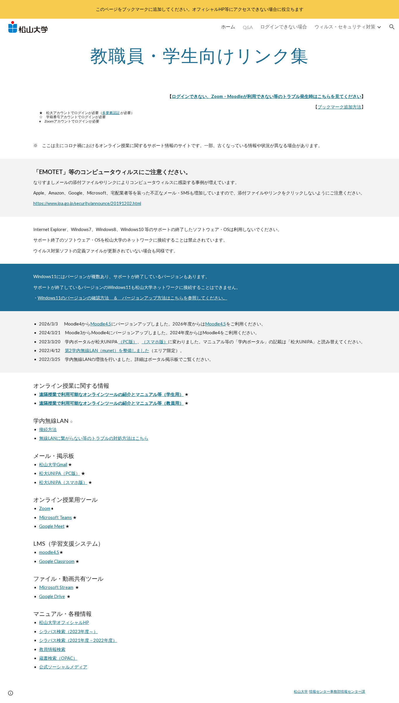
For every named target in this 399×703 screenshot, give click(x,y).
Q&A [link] (248, 27)
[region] (199, 9)
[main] (199, 55)
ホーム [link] (228, 26)
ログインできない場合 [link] (283, 26)
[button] (392, 27)
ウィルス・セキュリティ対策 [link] (345, 26)
